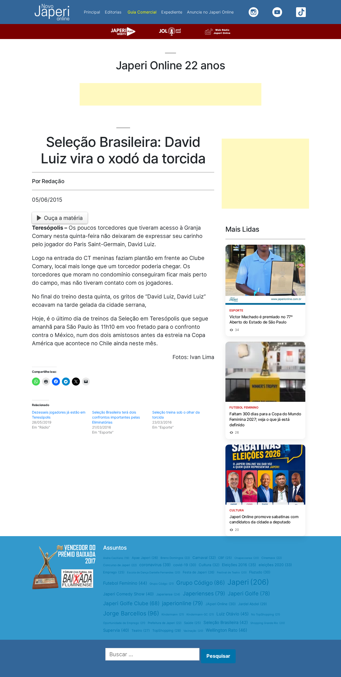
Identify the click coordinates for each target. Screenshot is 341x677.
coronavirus (155, 564)
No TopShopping (265, 614)
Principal (92, 12)
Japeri (248, 582)
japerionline (182, 603)
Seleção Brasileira (225, 622)
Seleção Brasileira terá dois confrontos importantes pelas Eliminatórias (116, 417)
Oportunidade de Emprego (124, 623)
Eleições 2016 (239, 564)
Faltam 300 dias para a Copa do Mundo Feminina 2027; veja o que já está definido (265, 419)
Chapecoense (246, 558)
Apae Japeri (145, 558)
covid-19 (184, 565)
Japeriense (168, 594)
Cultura (209, 565)
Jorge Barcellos (131, 613)
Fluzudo (259, 572)
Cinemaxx (271, 558)
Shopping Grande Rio (267, 623)
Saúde (192, 623)
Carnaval (204, 557)
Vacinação (193, 630)
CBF (225, 558)
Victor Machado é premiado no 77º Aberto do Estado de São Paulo (261, 319)
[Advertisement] (170, 94)
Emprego (114, 572)
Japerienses (204, 593)
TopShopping (166, 630)
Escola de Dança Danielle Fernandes (153, 572)
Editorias (113, 12)
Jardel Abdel (252, 604)
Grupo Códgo (162, 583)
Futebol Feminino (125, 583)
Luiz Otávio (232, 613)
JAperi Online (220, 604)
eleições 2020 (275, 565)
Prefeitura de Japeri (164, 623)
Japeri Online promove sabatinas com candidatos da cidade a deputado (264, 519)
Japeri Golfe (249, 593)
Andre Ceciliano (116, 558)
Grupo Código (200, 582)
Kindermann (173, 614)
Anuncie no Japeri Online (210, 12)
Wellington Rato (226, 630)
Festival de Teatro (232, 572)
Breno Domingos (175, 558)
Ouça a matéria (63, 218)
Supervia (116, 630)
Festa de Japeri (198, 572)
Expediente (171, 12)
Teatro (141, 630)
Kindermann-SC (200, 614)
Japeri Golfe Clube (131, 603)
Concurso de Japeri (120, 565)
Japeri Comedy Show (128, 593)
